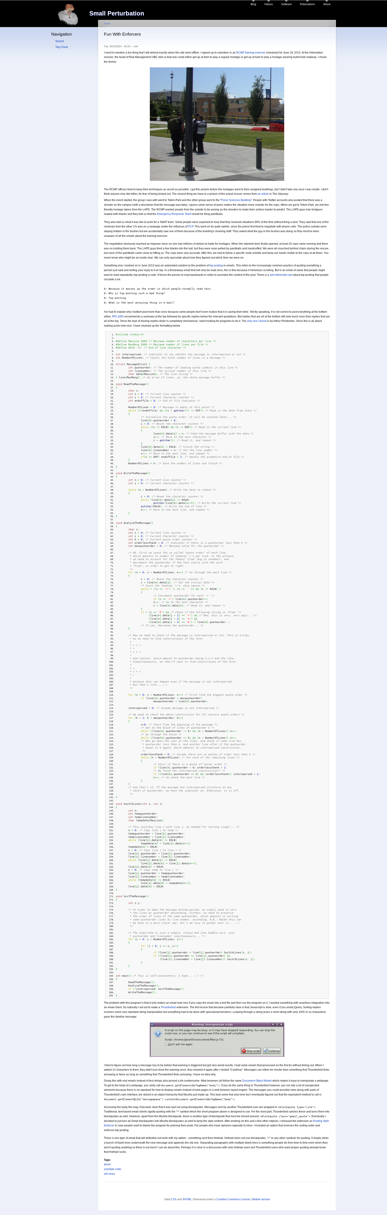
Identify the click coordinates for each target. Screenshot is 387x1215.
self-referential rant (281, 274)
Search (59, 41)
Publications (307, 4)
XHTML (187, 1199)
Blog (253, 4)
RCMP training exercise (250, 52)
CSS (173, 1199)
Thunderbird (168, 1007)
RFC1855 (118, 316)
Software (286, 4)
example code (112, 1169)
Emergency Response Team (174, 214)
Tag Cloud (61, 47)
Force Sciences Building (236, 200)
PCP (190, 226)
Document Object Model (257, 1080)
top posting (216, 265)
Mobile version (261, 1199)
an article (263, 193)
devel (107, 1164)
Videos (268, 4)
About (326, 4)
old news (109, 1173)
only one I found (257, 321)
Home (107, 23)
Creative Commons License (233, 1199)
